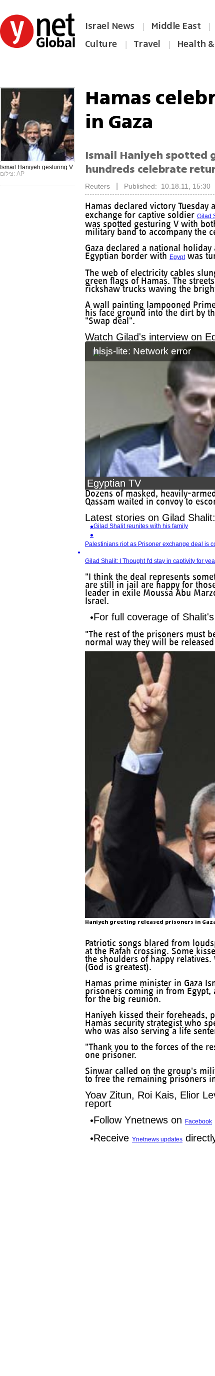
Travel (147, 44)
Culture (101, 44)
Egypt (184, 257)
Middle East (176, 26)
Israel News (109, 26)
